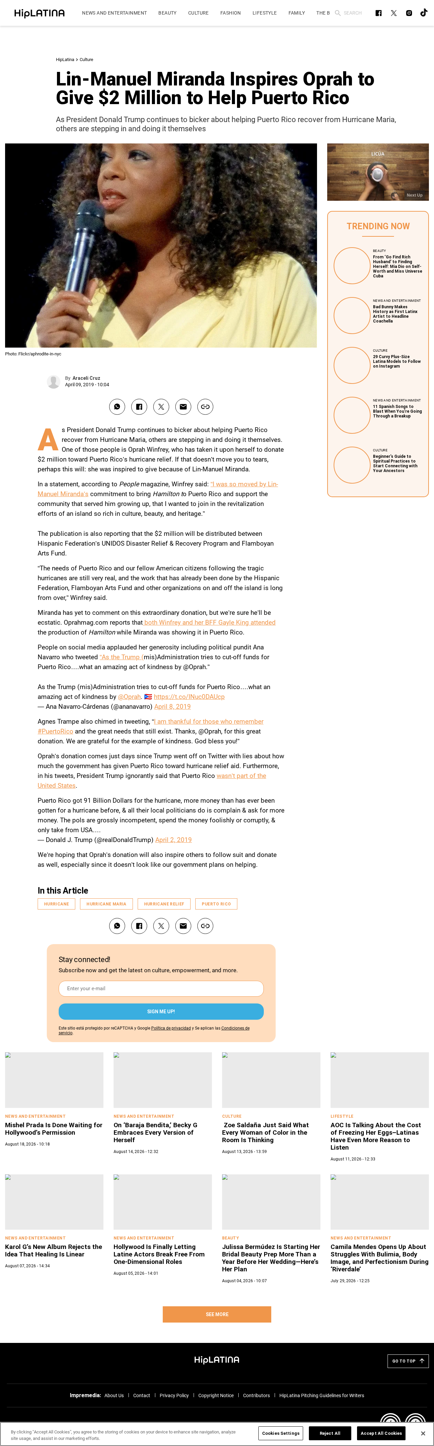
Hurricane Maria (106, 904)
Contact (141, 1395)
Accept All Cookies (381, 1433)
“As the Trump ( (122, 657)
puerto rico (216, 904)
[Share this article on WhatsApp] (117, 407)
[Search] (338, 13)
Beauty (379, 251)
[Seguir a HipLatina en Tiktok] (424, 13)
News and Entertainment (397, 300)
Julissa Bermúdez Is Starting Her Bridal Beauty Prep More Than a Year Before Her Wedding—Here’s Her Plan (271, 1258)
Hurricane (56, 904)
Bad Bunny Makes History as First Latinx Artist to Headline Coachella (395, 314)
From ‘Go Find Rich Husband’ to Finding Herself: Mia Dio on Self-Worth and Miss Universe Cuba (397, 266)
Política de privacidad (171, 1028)
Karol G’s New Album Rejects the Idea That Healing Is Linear (53, 1250)
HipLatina (65, 59)
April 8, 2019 (172, 706)
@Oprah (129, 697)
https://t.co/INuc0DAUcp (189, 697)
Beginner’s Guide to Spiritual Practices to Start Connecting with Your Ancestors (395, 463)
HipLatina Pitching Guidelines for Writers (321, 1395)
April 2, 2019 (173, 840)
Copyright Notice (216, 1395)
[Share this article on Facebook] (139, 407)
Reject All (330, 1433)
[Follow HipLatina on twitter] (393, 13)
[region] (217, 1434)
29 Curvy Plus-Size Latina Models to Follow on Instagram (397, 361)
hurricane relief (164, 904)
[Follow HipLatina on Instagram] (409, 13)
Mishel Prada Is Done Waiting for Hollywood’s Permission (53, 1128)
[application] (378, 172)
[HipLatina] (39, 13)
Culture (86, 59)
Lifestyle (342, 1116)
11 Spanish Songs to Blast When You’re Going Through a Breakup (397, 411)
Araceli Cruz (86, 378)
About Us (114, 1395)
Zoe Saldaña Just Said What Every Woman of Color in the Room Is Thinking (265, 1132)
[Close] (423, 1433)
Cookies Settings (280, 1433)
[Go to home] (217, 1360)
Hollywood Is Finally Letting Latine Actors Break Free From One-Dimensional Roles (159, 1254)
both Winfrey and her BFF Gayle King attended (209, 622)
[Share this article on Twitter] (161, 407)
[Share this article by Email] (183, 407)
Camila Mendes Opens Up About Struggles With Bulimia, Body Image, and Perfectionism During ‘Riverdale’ (380, 1258)
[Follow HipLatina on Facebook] (378, 13)
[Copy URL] (205, 407)
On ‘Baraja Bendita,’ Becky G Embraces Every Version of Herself (155, 1132)
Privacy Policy (174, 1395)
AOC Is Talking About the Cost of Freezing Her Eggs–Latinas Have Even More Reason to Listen (376, 1136)
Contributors (256, 1395)
